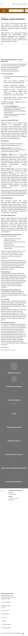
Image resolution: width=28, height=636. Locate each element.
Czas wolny (4, 617)
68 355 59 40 (10, 500)
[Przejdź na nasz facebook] (23, 634)
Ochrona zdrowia (5, 614)
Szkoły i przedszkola (6, 602)
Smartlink (21, 633)
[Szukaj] (21, 10)
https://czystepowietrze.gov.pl (8, 350)
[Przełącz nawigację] (3, 11)
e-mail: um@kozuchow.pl (13, 498)
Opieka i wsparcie (6, 610)
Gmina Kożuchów (5, 633)
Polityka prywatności (6, 627)
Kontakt (4, 621)
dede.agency (17, 633)
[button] (26, 10)
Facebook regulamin (6, 624)
